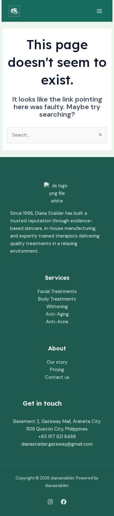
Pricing (57, 370)
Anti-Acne (57, 322)
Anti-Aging (57, 314)
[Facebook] (63, 502)
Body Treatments (57, 299)
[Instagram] (50, 502)
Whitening (57, 307)
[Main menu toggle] (99, 11)
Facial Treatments (57, 292)
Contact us (57, 377)
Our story (57, 362)
